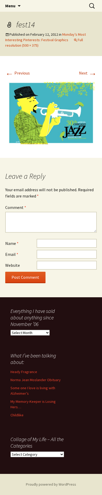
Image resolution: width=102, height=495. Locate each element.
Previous (17, 73)
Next (88, 73)
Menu (10, 5)
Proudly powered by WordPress (51, 484)
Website (12, 265)
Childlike (17, 415)
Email (11, 254)
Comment (15, 207)
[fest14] (51, 112)
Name (12, 243)
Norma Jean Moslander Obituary (35, 380)
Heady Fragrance (23, 371)
